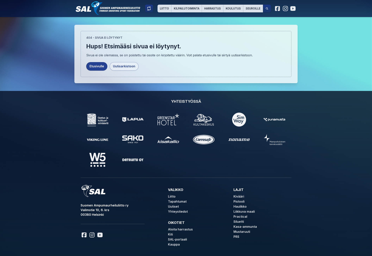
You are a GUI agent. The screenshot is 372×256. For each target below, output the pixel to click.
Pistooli (239, 201)
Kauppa (174, 244)
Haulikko (240, 206)
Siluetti (238, 221)
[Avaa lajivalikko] (149, 8)
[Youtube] (293, 8)
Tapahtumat (177, 201)
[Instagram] (285, 8)
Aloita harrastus (180, 229)
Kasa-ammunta (245, 227)
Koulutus (233, 8)
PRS (236, 237)
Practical (240, 216)
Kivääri (238, 196)
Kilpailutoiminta (186, 8)
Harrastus (212, 8)
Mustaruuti (241, 232)
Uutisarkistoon (124, 66)
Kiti (170, 234)
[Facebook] (277, 8)
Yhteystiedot (178, 211)
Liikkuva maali (244, 211)
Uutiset (173, 206)
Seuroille (253, 8)
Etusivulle (97, 66)
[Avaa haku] (267, 8)
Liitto (164, 8)
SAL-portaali (177, 239)
